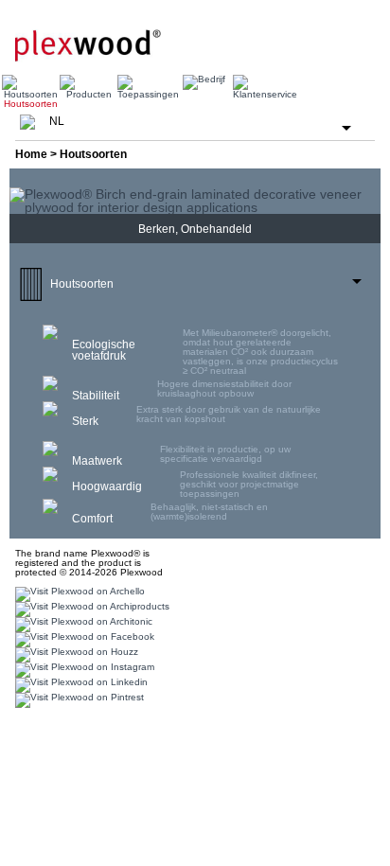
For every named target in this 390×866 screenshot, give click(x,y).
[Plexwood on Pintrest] (77, 700)
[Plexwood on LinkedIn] (79, 685)
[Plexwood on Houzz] (74, 654)
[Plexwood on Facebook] (82, 639)
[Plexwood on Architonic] (81, 624)
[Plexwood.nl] (88, 37)
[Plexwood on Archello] (77, 594)
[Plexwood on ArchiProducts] (89, 609)
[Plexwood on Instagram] (82, 669)
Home (31, 154)
